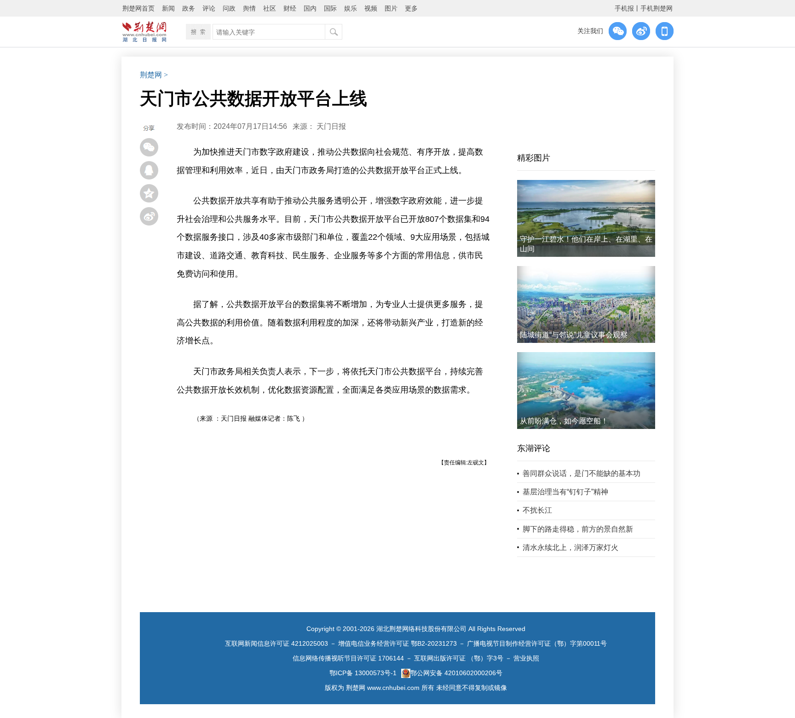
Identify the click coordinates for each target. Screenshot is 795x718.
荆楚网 (151, 75)
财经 (289, 8)
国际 (330, 8)
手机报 (624, 8)
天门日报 (331, 126)
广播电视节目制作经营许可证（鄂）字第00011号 (537, 643)
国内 (310, 8)
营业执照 (526, 658)
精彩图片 (533, 157)
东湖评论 (533, 448)
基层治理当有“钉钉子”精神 (565, 492)
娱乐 (350, 8)
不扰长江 (537, 510)
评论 (208, 8)
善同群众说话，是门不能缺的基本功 (581, 473)
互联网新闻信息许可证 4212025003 (276, 643)
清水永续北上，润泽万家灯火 (570, 547)
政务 (188, 8)
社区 (269, 8)
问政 (229, 8)
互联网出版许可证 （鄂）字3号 (458, 658)
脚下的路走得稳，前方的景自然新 (578, 529)
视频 (370, 8)
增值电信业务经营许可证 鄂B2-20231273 (397, 643)
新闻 (168, 8)
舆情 (249, 8)
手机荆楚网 (656, 8)
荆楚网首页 (138, 8)
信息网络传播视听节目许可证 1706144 (348, 658)
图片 (391, 8)
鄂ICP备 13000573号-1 (363, 673)
